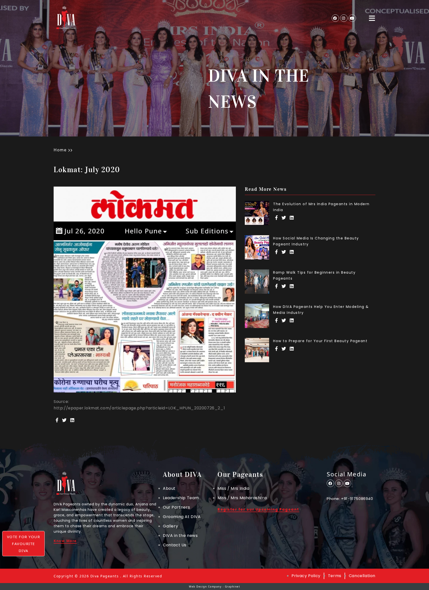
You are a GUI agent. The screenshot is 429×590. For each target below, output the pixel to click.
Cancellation (362, 576)
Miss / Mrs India (233, 488)
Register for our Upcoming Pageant (258, 510)
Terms (334, 576)
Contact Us (174, 545)
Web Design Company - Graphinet (214, 586)
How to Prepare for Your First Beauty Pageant (320, 340)
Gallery (170, 526)
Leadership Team (181, 498)
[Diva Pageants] (66, 18)
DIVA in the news (180, 535)
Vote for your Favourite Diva (23, 543)
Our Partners (176, 507)
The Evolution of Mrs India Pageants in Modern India (321, 206)
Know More (65, 541)
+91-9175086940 (357, 498)
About (169, 488)
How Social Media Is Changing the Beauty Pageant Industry (316, 241)
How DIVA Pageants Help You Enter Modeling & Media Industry (321, 309)
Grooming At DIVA (182, 517)
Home (60, 150)
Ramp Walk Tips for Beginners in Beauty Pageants (314, 275)
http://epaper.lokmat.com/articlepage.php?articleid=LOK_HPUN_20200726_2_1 (139, 408)
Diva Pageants (104, 576)
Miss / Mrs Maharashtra (242, 498)
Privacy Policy (305, 576)
